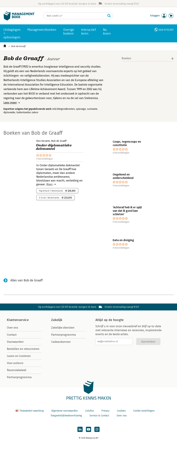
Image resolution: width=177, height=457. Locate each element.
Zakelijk (56, 320)
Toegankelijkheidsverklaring (66, 415)
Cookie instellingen (144, 410)
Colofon (89, 410)
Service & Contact (99, 415)
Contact (12, 334)
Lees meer (10, 102)
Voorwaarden (15, 341)
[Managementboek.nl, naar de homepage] (19, 19)
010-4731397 (166, 29)
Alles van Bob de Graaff (26, 280)
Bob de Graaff (18, 46)
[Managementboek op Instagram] (97, 429)
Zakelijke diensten (62, 327)
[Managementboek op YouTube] (88, 429)
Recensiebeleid (16, 370)
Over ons (12, 327)
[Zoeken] (109, 15)
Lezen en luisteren (19, 356)
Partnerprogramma (19, 377)
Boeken (126, 58)
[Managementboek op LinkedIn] (80, 429)
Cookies (121, 410)
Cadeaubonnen (61, 341)
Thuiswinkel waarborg (31, 410)
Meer (49, 184)
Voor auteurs (15, 363)
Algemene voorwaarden (64, 410)
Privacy (105, 410)
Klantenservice (18, 320)
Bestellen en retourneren (23, 349)
